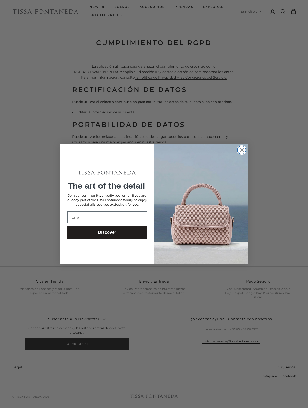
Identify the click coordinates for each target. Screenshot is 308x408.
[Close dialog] (241, 150)
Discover (107, 232)
